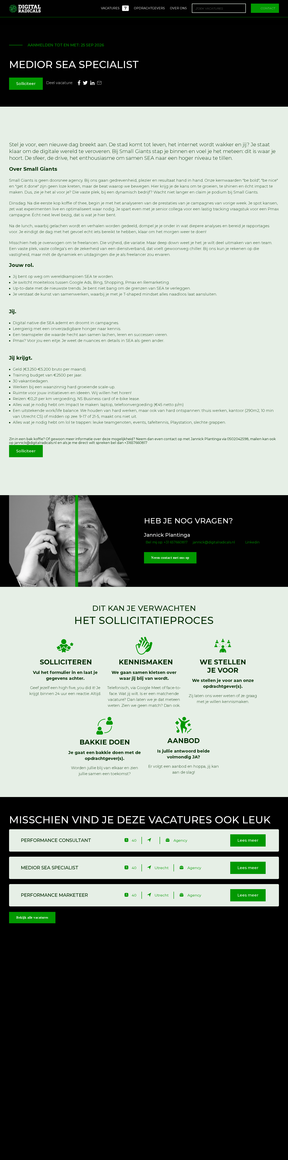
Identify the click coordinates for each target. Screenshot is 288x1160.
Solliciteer (26, 83)
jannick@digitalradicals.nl (214, 542)
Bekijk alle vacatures (32, 917)
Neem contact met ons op (170, 557)
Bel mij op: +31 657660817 (167, 542)
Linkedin (252, 542)
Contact (268, 8)
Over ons (178, 8)
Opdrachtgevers (149, 8)
